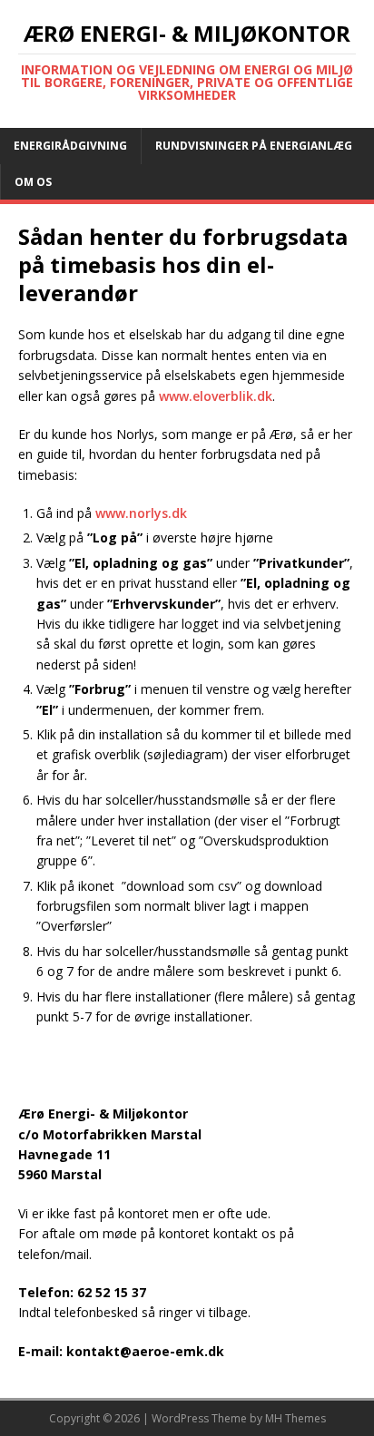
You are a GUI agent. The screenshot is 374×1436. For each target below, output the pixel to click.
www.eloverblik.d (212, 396)
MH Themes (295, 1418)
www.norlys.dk (141, 513)
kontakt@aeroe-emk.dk (145, 1351)
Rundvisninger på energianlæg (253, 145)
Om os (33, 182)
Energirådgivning (70, 145)
